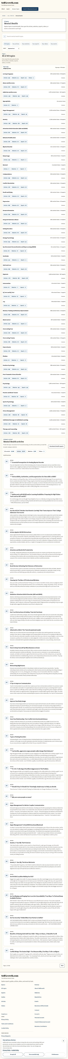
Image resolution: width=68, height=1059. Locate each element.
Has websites (26, 44)
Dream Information (8, 210)
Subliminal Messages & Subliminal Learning (15, 420)
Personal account (39, 1018)
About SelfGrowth (39, 988)
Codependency (7, 174)
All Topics (11, 15)
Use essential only (34, 1054)
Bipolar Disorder (7, 147)
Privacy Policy (5, 1019)
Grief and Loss (7, 265)
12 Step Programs (8, 74)
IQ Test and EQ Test (8, 292)
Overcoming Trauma (9, 338)
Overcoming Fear (8, 329)
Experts (3, 993)
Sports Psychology (8, 402)
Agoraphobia (6, 101)
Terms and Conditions (7, 1024)
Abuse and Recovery (9, 83)
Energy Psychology (8, 238)
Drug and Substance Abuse (10, 220)
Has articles (16, 44)
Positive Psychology (9, 365)
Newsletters (38, 997)
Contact (37, 1010)
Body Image (6, 156)
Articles (3, 1001)
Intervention (6, 283)
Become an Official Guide (41, 1006)
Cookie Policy (5, 1028)
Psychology (6, 383)
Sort (4, 48)
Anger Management (8, 110)
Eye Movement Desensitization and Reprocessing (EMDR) (19, 247)
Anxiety (5, 119)
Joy (4, 302)
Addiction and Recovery (10, 92)
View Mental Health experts (56, 446)
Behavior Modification (9, 138)
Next (62, 965)
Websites (37, 993)
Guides (3, 997)
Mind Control (6, 320)
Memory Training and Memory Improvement (15, 311)
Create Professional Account (42, 1022)
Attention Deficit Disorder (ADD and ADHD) (15, 128)
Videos (3, 1006)
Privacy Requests (6, 1036)
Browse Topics (15, 9)
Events (36, 1001)
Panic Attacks (7, 347)
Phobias (5, 356)
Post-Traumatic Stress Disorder (12, 374)
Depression (6, 201)
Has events (54, 44)
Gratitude (6, 256)
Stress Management (9, 411)
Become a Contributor (41, 1026)
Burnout (5, 165)
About (3, 9)
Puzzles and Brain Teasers (10, 393)
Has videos (45, 44)
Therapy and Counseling (10, 429)
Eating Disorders (7, 229)
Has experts (35, 44)
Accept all (13, 1054)
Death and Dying (7, 192)
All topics (7, 44)
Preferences (55, 1054)
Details (63, 78)
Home (3, 15)
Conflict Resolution (8, 183)
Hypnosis (5, 274)
